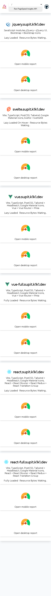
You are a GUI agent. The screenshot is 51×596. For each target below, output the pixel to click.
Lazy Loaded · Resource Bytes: (25, 30)
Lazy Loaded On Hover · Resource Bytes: (25, 117)
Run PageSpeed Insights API (25, 9)
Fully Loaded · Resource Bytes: (25, 292)
